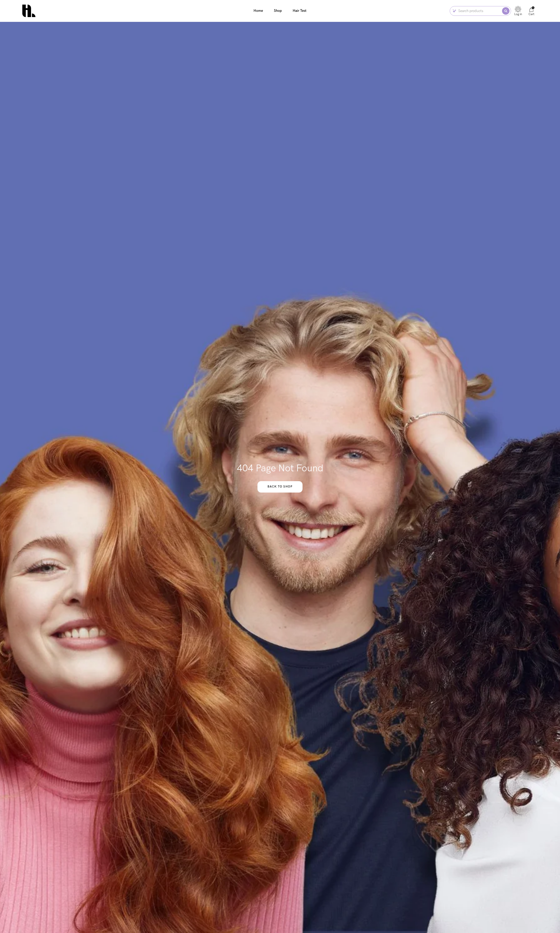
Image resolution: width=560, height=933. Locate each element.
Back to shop (280, 486)
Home (258, 11)
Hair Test (299, 11)
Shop (278, 11)
